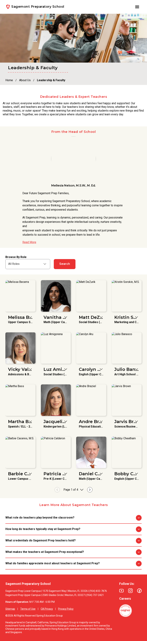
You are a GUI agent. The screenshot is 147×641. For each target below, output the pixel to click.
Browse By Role (16, 257)
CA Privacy (47, 608)
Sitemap (10, 608)
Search (64, 264)
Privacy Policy (66, 608)
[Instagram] (130, 590)
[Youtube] (121, 590)
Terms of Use (27, 608)
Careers (125, 598)
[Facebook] (139, 590)
